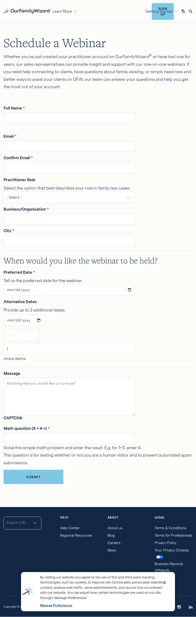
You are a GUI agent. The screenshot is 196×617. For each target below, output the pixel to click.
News (112, 550)
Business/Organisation (26, 209)
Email (10, 136)
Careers (114, 543)
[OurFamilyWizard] (27, 10)
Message (12, 373)
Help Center (70, 528)
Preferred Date (19, 272)
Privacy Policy (165, 543)
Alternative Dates (20, 302)
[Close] (164, 582)
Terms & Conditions (170, 528)
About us (115, 528)
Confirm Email (18, 158)
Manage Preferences (56, 605)
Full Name (14, 108)
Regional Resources (76, 535)
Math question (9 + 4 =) (26, 428)
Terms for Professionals (173, 535)
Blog (111, 535)
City (9, 231)
